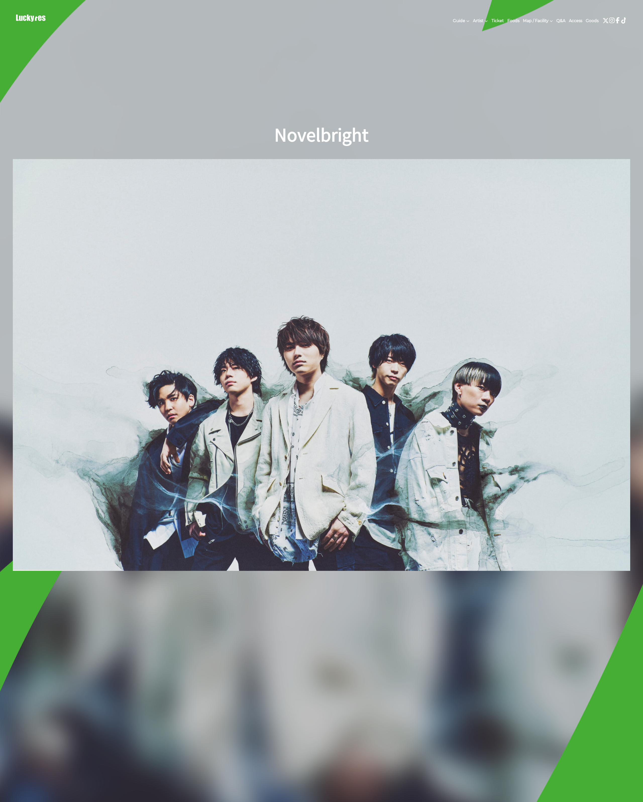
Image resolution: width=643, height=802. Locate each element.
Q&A (560, 20)
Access (575, 20)
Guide (459, 20)
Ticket (497, 20)
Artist (478, 20)
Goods (592, 20)
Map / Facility (536, 20)
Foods (513, 20)
